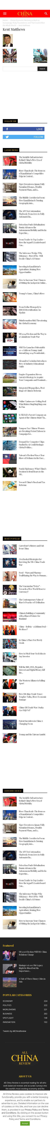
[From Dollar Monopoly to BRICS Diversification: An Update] (10, 311)
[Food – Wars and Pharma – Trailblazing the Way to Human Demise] (10, 576)
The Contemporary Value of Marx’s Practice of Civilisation (31, 601)
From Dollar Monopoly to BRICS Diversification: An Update (30, 310)
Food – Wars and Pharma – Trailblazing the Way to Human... (33, 574)
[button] (4, 13)
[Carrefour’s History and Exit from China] (10, 549)
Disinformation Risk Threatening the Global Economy (33, 322)
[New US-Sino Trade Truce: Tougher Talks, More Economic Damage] (10, 698)
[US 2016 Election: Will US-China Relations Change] (10, 955)
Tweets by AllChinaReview (14, 1031)
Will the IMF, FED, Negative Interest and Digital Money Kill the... (32, 670)
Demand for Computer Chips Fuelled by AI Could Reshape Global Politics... (31, 444)
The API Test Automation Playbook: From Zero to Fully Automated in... (31, 214)
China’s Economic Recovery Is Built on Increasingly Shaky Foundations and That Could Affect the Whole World (24, 23)
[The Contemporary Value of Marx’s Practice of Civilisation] (10, 603)
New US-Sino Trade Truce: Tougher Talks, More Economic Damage (32, 697)
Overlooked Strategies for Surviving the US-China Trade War (32, 562)
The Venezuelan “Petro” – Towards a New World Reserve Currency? (32, 589)
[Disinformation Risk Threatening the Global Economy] (10, 324)
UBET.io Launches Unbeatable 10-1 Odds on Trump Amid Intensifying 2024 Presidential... (32, 350)
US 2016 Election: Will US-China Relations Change (33, 953)
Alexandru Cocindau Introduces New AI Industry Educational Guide (33, 364)
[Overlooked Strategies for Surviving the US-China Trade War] (10, 563)
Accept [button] (25, 1123)
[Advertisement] (25, 4)
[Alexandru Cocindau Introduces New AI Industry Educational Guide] (10, 364)
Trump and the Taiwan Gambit (32, 734)
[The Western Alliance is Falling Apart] (10, 684)
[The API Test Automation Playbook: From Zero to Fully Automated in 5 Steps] (10, 215)
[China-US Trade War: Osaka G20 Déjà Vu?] (10, 711)
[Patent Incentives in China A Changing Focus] (10, 724)
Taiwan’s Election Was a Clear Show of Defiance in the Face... (32, 456)
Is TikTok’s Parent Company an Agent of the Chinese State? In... (32, 416)
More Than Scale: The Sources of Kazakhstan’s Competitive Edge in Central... (32, 173)
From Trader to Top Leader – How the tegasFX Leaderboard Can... (32, 242)
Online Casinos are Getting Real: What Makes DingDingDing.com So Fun (32, 404)
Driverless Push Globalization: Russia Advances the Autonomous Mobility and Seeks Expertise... (32, 228)
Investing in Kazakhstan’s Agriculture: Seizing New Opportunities (30, 269)
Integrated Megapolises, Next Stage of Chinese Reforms (32, 389)
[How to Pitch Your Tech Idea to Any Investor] (10, 657)
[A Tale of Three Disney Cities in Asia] (10, 982)
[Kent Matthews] (8, 46)
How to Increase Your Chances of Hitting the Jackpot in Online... (33, 281)
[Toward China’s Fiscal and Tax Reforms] (10, 486)
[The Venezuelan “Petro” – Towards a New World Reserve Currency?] (10, 590)
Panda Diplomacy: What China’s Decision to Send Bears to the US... (32, 471)
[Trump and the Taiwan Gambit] (10, 738)
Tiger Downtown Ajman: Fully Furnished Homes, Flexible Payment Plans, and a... (32, 187)
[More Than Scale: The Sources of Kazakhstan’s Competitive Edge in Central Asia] (10, 174)
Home (5, 20)
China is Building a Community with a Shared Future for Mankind (32, 616)
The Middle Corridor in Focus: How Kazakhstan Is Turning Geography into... (32, 200)
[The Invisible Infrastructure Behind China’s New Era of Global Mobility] (10, 161)
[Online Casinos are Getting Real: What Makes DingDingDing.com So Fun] (10, 405)
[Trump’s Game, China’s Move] (10, 297)
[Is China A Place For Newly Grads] (10, 644)
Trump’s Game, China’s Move (32, 293)
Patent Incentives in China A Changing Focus (31, 722)
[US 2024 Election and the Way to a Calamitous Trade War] (10, 337)
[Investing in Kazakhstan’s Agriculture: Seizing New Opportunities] (10, 270)
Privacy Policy (31, 1109)
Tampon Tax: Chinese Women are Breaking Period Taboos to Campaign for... (32, 431)
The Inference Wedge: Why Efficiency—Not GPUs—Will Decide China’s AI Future (31, 256)
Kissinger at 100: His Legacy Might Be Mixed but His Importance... (31, 968)
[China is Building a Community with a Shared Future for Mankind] (10, 617)
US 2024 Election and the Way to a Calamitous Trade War (32, 335)
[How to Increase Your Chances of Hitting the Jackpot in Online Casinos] (10, 284)
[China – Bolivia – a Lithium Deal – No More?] (10, 630)
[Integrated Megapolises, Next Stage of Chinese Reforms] (10, 391)
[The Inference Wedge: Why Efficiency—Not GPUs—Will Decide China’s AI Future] (10, 257)
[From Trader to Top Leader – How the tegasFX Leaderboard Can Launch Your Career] (10, 243)
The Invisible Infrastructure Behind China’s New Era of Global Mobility (31, 160)
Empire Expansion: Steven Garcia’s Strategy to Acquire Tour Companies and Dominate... (33, 377)
